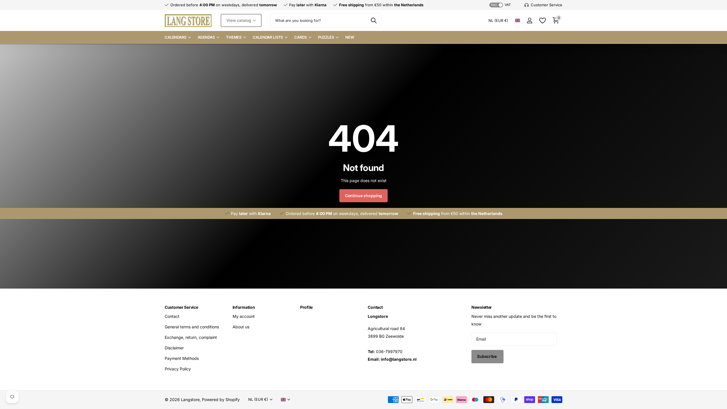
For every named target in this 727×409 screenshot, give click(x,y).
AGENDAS (206, 37)
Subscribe (487, 356)
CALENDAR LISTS (268, 37)
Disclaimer (174, 347)
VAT (501, 5)
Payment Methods (182, 358)
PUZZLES (326, 37)
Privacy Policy (178, 368)
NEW (349, 37)
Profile (306, 307)
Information (244, 307)
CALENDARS (175, 37)
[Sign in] (529, 20)
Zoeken (373, 20)
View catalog (239, 20)
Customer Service (181, 307)
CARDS (300, 37)
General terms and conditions (192, 326)
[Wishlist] (542, 20)
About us (241, 326)
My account (244, 316)
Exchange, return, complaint (191, 337)
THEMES (233, 37)
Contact (172, 316)
